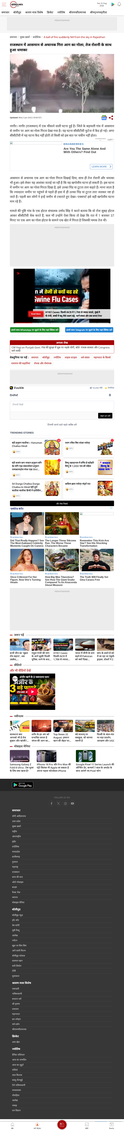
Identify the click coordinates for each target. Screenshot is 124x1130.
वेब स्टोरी (16, 925)
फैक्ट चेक (16, 892)
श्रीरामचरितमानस (77, 12)
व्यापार (15, 897)
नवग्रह (14, 1105)
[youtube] (65, 803)
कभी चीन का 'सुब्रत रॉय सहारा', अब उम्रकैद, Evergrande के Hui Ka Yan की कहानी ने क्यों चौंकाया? (19, 656)
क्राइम (14, 887)
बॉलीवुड (17, 12)
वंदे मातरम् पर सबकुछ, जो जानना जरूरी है (84, 737)
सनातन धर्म (16, 998)
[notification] (119, 4)
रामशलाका (16, 1090)
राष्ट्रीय (14, 831)
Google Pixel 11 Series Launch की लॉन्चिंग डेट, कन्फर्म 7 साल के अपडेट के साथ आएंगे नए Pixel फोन (95, 767)
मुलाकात (15, 975)
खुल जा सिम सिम (19, 945)
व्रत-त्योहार (16, 1019)
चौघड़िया (15, 1095)
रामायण (15, 1008)
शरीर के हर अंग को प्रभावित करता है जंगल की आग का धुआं (40, 737)
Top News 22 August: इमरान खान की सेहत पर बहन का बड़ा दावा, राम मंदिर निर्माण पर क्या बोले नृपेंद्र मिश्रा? (63, 737)
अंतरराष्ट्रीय (16, 836)
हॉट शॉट (15, 920)
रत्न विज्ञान (16, 1110)
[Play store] (113, 4)
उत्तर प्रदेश (16, 821)
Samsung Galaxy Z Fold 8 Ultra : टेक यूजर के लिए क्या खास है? (22, 767)
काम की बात (17, 876)
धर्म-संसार (85, 357)
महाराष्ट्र (15, 866)
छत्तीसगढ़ (16, 856)
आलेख (15, 935)
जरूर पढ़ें (19, 635)
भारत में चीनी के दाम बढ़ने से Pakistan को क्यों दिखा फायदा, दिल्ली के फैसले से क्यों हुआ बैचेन (84, 656)
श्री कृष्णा (16, 1003)
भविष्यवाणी (17, 993)
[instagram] (72, 803)
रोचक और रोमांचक (43, 363)
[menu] (5, 5)
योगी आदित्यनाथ (19, 816)
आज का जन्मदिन (19, 1059)
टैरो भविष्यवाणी (18, 1085)
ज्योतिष (61, 12)
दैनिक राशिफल (18, 1054)
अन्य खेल (16, 1041)
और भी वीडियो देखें (20, 670)
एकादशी (15, 988)
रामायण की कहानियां (20, 363)
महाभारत (16, 1013)
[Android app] (22, 785)
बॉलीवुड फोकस (18, 955)
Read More (36, 314)
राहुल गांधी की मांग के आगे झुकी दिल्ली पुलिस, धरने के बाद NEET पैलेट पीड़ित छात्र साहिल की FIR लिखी (41, 656)
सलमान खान (17, 960)
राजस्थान (16, 871)
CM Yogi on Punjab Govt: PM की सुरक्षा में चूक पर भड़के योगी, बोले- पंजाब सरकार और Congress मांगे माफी (60, 349)
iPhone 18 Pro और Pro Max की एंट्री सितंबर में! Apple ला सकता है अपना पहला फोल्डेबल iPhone (54, 767)
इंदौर (14, 841)
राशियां (15, 1069)
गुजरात (15, 861)
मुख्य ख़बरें (25, 37)
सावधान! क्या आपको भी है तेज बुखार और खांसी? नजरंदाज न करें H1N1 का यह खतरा (19, 737)
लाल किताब (17, 1074)
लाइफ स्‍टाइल (71, 357)
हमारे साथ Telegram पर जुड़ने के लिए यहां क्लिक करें (89, 329)
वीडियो (17, 665)
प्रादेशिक (37, 37)
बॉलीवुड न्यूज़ (17, 915)
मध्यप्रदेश (16, 851)
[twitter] (58, 803)
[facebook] (51, 803)
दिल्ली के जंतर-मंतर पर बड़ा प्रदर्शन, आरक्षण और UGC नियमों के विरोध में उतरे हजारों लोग (106, 737)
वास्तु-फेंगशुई (17, 1079)
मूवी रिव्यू (16, 930)
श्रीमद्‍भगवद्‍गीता (98, 12)
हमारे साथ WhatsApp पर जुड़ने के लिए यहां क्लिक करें (34, 329)
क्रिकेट (50, 12)
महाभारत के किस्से (102, 357)
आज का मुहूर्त (18, 1064)
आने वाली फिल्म (19, 950)
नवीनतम (18, 716)
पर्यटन (14, 940)
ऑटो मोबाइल (17, 882)
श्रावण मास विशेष (34, 12)
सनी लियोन (16, 965)
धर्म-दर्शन (16, 1024)
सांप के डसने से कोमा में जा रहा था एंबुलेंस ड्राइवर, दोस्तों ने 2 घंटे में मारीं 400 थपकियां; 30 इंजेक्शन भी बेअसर (107, 656)
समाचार (5, 12)
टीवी (14, 970)
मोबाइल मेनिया (22, 746)
